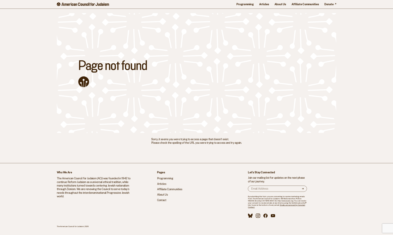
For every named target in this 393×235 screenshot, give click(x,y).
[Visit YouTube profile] (273, 216)
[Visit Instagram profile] (258, 216)
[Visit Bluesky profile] (250, 216)
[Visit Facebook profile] (265, 216)
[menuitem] (245, 4)
